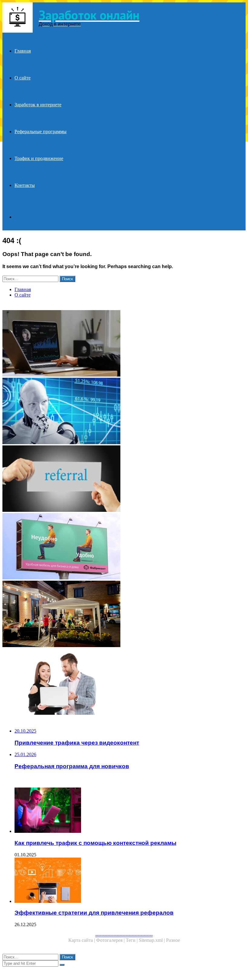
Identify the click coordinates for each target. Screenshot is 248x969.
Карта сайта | (82, 940)
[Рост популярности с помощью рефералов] (124, 479)
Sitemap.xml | (152, 940)
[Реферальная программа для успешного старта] (124, 682)
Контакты (25, 185)
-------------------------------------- (124, 934)
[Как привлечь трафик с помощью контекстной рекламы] (130, 811)
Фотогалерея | (111, 940)
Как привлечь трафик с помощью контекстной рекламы (95, 843)
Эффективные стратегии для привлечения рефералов (94, 913)
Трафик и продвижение (39, 158)
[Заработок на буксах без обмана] (124, 344)
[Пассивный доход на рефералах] (124, 411)
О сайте (23, 77)
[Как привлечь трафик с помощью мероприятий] (124, 614)
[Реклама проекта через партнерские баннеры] (124, 547)
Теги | (132, 940)
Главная (23, 50)
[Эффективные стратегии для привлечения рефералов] (130, 881)
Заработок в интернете (38, 104)
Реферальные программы (41, 131)
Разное (173, 940)
